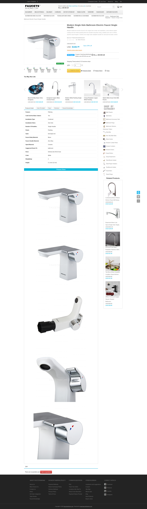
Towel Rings (109, 174)
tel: (121, 1)
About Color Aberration (75, 491)
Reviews (56, 108)
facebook (109, 484)
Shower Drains (110, 149)
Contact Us (33, 489)
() (76, 39)
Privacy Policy (52, 491)
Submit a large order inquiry (74, 50)
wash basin (100, 12)
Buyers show (89, 499)
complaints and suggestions (93, 484)
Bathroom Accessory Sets (113, 119)
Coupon (88, 487)
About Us (32, 484)
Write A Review (81, 39)
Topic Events (33, 496)
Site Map (88, 489)
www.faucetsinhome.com (86, 506)
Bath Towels (109, 112)
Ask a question (46, 472)
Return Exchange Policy (55, 487)
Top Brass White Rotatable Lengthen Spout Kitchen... (113, 273)
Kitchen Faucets (112, 12)
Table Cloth (81, 12)
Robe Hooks (109, 139)
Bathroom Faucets (98, 16)
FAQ (70, 484)
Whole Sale (89, 491)
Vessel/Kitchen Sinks (64, 16)
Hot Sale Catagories (35, 494)
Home (107, 16)
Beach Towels (39, 12)
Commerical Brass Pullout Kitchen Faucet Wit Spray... (113, 199)
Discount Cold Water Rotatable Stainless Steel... (113, 248)
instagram (109, 494)
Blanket (49, 12)
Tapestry (91, 12)
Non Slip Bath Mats (111, 135)
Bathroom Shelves (111, 126)
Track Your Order (73, 487)
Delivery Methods (53, 489)
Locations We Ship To (75, 489)
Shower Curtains (110, 146)
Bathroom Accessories (81, 16)
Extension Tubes (107, 129)
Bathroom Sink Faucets (33, 16)
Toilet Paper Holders (111, 163)
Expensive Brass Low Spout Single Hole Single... (113, 224)
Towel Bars (109, 170)
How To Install (41, 108)
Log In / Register (31, 1)
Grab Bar (108, 132)
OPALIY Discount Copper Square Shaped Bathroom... (112, 299)
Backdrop (28, 12)
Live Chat (103, 1)
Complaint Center (93, 1)
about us (110, 1)
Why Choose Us (34, 487)
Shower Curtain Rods (112, 142)
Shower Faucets (49, 16)
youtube (109, 491)
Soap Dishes (109, 153)
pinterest (109, 488)
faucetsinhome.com (32, 7)
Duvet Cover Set (69, 12)
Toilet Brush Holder (111, 160)
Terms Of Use (52, 494)
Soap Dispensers (110, 156)
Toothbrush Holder (111, 167)
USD (69, 47)
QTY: (69, 65)
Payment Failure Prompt (75, 494)
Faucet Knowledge (68, 108)
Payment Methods (53, 484)
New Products (89, 496)
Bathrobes (109, 115)
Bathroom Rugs (110, 123)
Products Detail (29, 108)
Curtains (58, 12)
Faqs (49, 108)
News (31, 491)
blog (116, 1)
